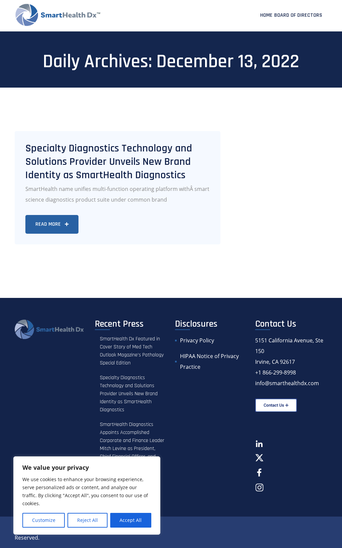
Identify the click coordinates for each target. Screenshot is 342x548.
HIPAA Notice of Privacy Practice (209, 361)
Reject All (87, 520)
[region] (86, 495)
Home (266, 15)
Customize (43, 520)
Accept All (131, 520)
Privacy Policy (197, 340)
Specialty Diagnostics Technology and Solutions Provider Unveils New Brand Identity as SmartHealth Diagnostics (108, 161)
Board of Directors (298, 15)
